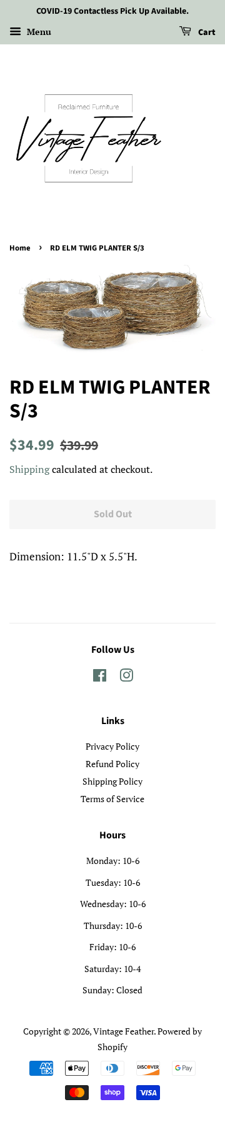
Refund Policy (112, 764)
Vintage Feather (123, 1031)
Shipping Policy (112, 781)
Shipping (29, 469)
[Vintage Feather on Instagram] (126, 677)
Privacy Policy (112, 746)
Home (20, 248)
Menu (37, 31)
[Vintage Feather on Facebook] (99, 677)
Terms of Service (112, 799)
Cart (206, 32)
